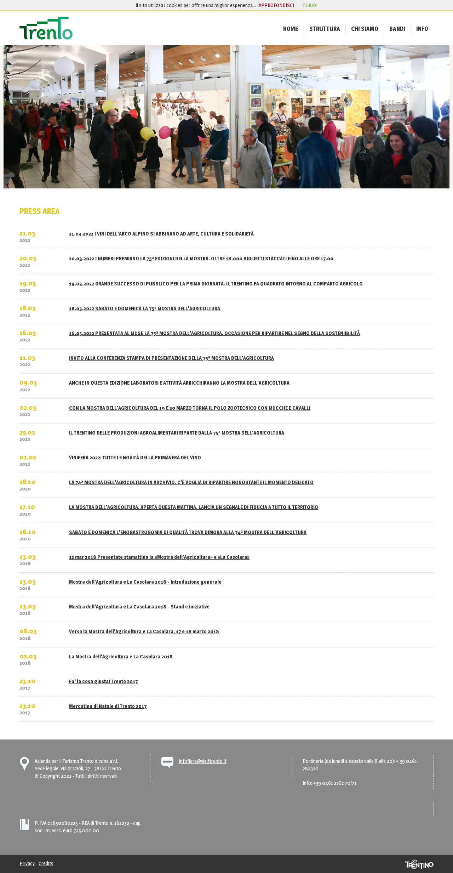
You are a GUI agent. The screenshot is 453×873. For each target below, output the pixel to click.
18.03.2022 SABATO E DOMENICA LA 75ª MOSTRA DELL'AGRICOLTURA (144, 308)
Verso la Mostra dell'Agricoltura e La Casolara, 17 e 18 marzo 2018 (144, 631)
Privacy (27, 863)
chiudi (310, 5)
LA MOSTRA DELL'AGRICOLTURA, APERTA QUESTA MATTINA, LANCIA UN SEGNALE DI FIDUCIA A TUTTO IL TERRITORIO (193, 507)
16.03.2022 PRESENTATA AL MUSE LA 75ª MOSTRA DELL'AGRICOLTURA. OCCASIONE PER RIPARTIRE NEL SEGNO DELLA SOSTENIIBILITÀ (214, 333)
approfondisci (276, 5)
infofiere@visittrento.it (202, 761)
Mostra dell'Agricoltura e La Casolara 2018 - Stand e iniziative (139, 606)
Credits (46, 863)
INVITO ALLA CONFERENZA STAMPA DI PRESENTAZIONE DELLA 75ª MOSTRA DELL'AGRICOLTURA (171, 358)
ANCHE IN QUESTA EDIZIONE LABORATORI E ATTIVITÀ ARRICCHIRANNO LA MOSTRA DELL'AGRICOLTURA (179, 383)
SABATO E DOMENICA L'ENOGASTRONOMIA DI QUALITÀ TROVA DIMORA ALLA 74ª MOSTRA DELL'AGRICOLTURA (187, 532)
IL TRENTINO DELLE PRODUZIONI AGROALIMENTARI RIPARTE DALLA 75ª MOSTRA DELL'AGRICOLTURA (176, 433)
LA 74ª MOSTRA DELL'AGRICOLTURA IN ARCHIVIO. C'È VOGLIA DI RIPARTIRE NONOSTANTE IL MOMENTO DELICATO (191, 482)
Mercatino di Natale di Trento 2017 (108, 706)
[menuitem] (290, 28)
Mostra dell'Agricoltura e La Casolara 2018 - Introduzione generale (145, 582)
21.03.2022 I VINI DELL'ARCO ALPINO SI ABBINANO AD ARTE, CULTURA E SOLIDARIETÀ (161, 234)
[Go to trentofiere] (46, 28)
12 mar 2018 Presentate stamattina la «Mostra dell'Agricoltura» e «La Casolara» (159, 557)
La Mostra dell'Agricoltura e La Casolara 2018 (121, 656)
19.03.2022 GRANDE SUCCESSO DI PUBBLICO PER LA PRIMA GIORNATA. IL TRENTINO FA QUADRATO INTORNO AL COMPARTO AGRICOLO (216, 283)
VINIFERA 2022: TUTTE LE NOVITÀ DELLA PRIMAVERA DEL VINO (135, 457)
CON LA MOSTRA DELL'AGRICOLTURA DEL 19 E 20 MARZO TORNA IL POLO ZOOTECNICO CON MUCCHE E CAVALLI (189, 408)
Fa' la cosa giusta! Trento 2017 (103, 681)
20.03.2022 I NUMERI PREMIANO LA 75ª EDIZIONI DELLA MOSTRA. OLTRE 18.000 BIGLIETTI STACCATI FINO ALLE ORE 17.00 (201, 258)
